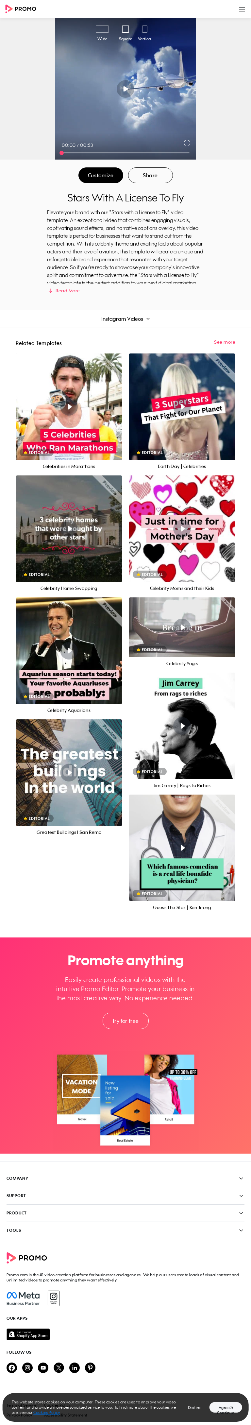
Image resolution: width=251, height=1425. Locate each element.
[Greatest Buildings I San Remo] (69, 772)
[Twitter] (59, 1368)
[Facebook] (23, 1298)
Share (150, 175)
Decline (195, 1407)
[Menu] (242, 9)
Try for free (125, 1021)
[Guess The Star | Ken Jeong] (182, 848)
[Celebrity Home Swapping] (69, 528)
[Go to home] (23, 9)
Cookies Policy (46, 1412)
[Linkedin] (74, 1368)
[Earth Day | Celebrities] (182, 406)
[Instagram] (53, 1298)
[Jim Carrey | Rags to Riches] (182, 726)
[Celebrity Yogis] (182, 627)
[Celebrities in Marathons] (69, 406)
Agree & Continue (225, 1409)
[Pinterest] (90, 1368)
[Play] (126, 89)
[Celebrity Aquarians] (69, 650)
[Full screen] (187, 143)
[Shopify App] (125, 1334)
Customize (100, 175)
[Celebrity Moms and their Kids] (182, 528)
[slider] (61, 153)
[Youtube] (43, 1368)
